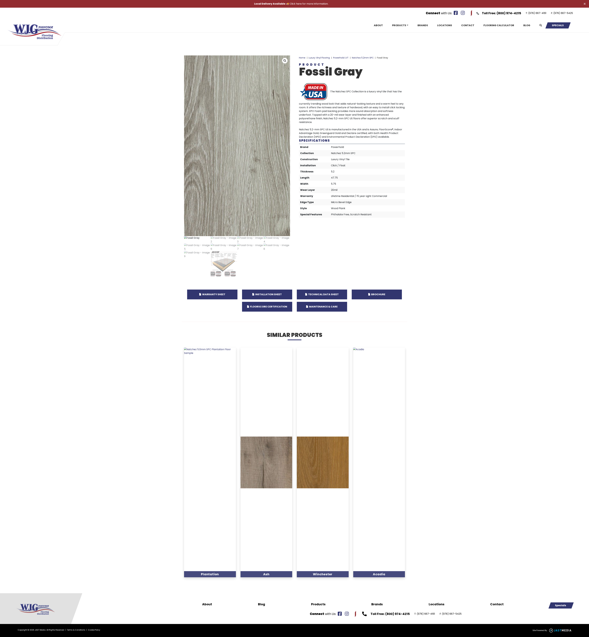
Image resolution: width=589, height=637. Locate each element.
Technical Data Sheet (323, 294)
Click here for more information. (309, 4)
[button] (285, 60)
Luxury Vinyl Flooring (319, 57)
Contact (467, 25)
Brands (423, 25)
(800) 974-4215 (509, 13)
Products (399, 25)
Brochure (378, 294)
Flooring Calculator (498, 25)
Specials (558, 25)
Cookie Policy (94, 630)
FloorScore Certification (268, 306)
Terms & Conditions (76, 630)
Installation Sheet (268, 294)
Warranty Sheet (213, 294)
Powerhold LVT (340, 57)
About (378, 25)
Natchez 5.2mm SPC (363, 57)
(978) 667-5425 (563, 13)
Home (302, 57)
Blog (526, 25)
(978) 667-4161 (537, 13)
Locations (444, 25)
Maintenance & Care (323, 306)
